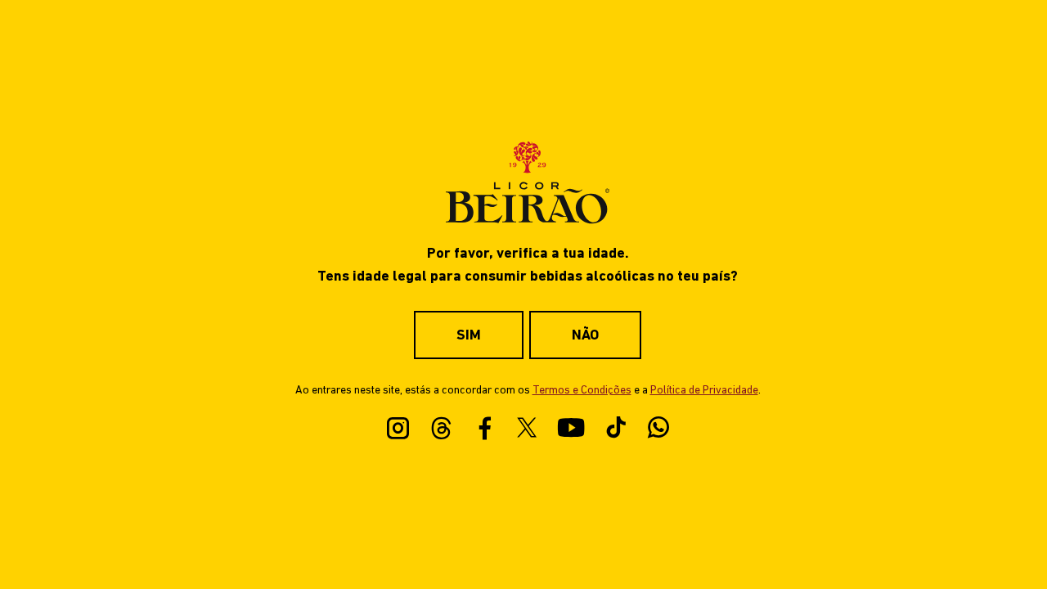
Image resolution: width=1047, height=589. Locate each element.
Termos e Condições (581, 390)
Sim (468, 336)
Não (585, 336)
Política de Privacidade (704, 390)
